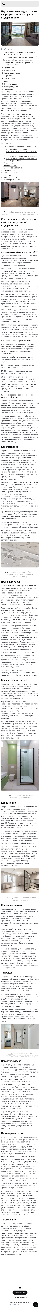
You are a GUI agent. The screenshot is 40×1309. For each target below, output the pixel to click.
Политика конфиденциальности (20, 1302)
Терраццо (7, 81)
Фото (5, 212)
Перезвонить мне (20, 1292)
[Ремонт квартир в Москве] (4, 4)
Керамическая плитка (11, 73)
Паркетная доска (10, 84)
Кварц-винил (8, 76)
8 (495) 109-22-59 (21, 1298)
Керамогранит (8, 68)
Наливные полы (9, 70)
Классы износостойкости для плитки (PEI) (21, 57)
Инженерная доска (10, 87)
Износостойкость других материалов (19, 60)
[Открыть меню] (35, 4)
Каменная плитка (10, 78)
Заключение (8, 89)
